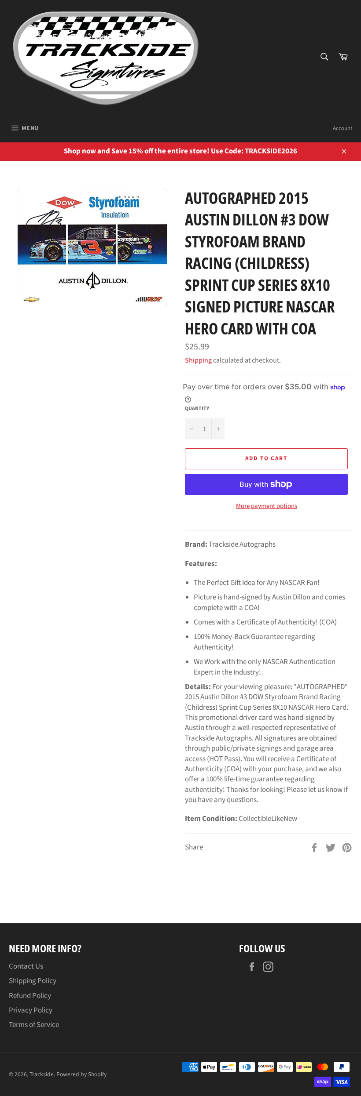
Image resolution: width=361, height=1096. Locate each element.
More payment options (266, 506)
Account (342, 128)
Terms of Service (34, 1025)
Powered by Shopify (81, 1074)
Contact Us (26, 966)
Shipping (198, 360)
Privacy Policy (30, 1010)
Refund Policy (30, 996)
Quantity (197, 408)
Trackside (41, 1074)
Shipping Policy (32, 981)
